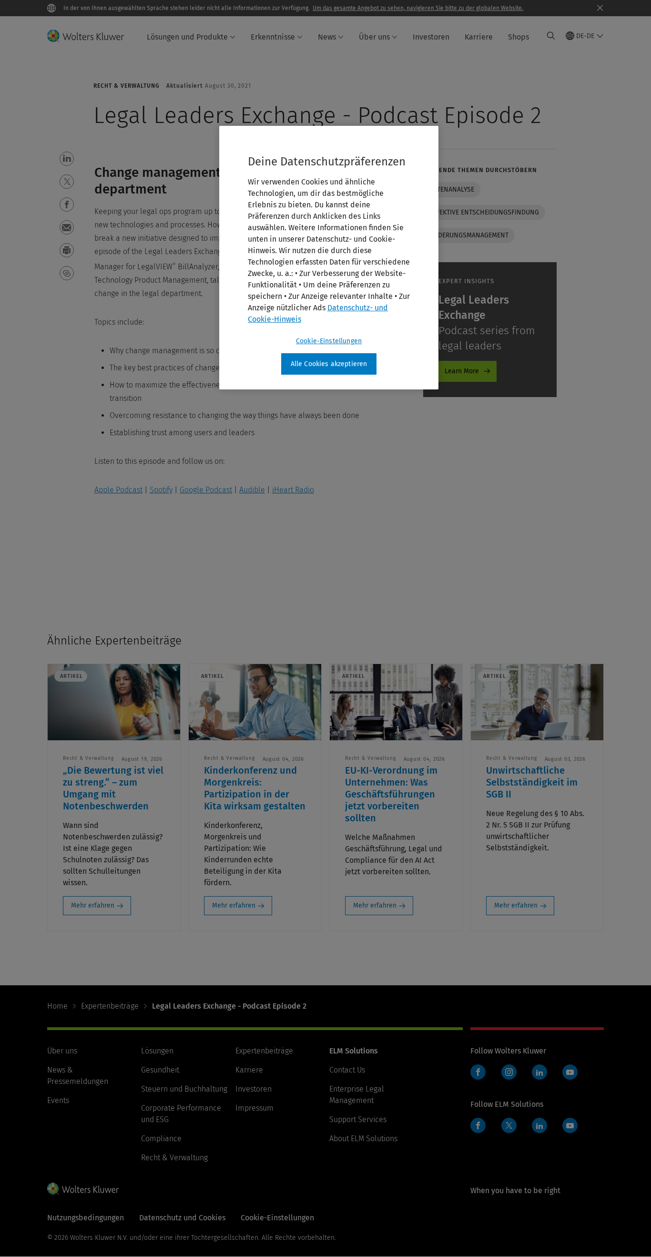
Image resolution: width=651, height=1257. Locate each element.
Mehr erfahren (92, 905)
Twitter (509, 1125)
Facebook (478, 1072)
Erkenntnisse (273, 36)
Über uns (374, 36)
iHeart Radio (293, 489)
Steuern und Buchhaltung (184, 1088)
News (327, 36)
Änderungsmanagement (469, 235)
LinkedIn (539, 1072)
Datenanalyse (451, 189)
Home (57, 1006)
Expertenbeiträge (110, 1006)
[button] (67, 159)
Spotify (161, 489)
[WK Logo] (83, 1188)
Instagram (509, 1072)
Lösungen (157, 1050)
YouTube (570, 1072)
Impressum (254, 1108)
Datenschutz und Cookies (182, 1217)
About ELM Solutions (363, 1138)
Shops (518, 36)
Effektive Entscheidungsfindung (484, 212)
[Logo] (91, 35)
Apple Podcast (118, 489)
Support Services (358, 1119)
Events (58, 1100)
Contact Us (347, 1069)
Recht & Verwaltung (174, 1157)
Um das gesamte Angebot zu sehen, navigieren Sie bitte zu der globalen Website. (418, 8)
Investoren (431, 36)
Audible (252, 489)
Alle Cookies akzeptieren (329, 364)
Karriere (479, 36)
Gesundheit (160, 1069)
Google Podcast (206, 489)
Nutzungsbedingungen (85, 1217)
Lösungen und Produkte (187, 36)
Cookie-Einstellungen (329, 341)
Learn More (462, 371)
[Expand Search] (551, 35)
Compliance (161, 1138)
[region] (328, 258)
